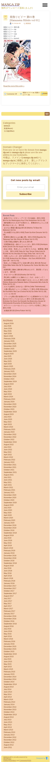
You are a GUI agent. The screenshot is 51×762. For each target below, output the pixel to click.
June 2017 (8, 601)
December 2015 (10, 646)
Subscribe (25, 194)
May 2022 (7, 452)
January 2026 (9, 341)
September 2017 (10, 593)
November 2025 (10, 346)
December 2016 (10, 616)
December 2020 (10, 495)
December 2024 (10, 374)
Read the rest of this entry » (13, 86)
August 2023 (9, 414)
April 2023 (8, 424)
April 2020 (8, 515)
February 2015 (9, 672)
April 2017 (8, 606)
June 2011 (8, 747)
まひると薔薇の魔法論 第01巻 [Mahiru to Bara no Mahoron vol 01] (22, 229)
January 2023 (9, 432)
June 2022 (8, 450)
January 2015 (9, 674)
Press (9, 759)
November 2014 (10, 679)
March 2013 (8, 730)
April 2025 (8, 364)
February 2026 (9, 339)
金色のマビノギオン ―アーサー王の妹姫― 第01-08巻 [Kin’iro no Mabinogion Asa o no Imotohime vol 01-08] (24, 219)
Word (5, 759)
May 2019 (7, 543)
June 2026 (8, 328)
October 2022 (9, 440)
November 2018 (10, 558)
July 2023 (7, 417)
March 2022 (8, 457)
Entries (5, 760)
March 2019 (8, 548)
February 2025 (9, 369)
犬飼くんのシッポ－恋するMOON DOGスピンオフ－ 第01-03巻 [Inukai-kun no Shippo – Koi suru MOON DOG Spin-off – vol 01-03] (24, 258)
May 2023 (7, 422)
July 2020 (7, 508)
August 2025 (9, 354)
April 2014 (8, 697)
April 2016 (8, 636)
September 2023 (10, 412)
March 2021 (8, 487)
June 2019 (8, 540)
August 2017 (9, 596)
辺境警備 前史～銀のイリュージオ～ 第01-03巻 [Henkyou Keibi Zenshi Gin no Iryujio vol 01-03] (25, 245)
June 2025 (8, 359)
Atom (14, 760)
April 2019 (8, 546)
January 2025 (9, 371)
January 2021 (9, 493)
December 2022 (10, 434)
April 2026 (8, 334)
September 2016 (10, 624)
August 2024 (9, 384)
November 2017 (10, 588)
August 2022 (9, 445)
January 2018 (9, 583)
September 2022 (10, 442)
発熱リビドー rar (28, 92)
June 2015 (8, 662)
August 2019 (9, 535)
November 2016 (10, 619)
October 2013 (9, 712)
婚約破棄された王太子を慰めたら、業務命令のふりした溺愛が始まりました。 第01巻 (25, 224)
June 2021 (8, 480)
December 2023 (10, 404)
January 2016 (9, 644)
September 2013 (10, 715)
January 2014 (9, 704)
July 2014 (7, 689)
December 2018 (10, 556)
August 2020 (9, 505)
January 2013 (9, 735)
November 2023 (10, 407)
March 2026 (8, 336)
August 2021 (9, 475)
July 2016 (7, 629)
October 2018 (9, 561)
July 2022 (7, 447)
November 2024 (10, 376)
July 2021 (7, 477)
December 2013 (10, 707)
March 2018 (8, 578)
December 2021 (10, 465)
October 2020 (9, 500)
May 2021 (7, 482)
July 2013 (7, 720)
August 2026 (9, 323)
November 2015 (10, 649)
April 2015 (8, 667)
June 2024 (8, 389)
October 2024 (9, 379)
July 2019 (7, 538)
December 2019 (10, 525)
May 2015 (7, 664)
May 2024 (7, 392)
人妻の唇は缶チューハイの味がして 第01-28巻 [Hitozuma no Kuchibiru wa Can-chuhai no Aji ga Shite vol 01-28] (25, 290)
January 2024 (9, 402)
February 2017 (9, 611)
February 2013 (9, 732)
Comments (23, 760)
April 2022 (8, 455)
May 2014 (7, 694)
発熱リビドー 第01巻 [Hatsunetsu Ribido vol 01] (24, 18)
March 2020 (8, 518)
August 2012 (9, 745)
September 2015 (10, 654)
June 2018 (8, 571)
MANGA (28, 23)
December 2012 (10, 737)
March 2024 (8, 397)
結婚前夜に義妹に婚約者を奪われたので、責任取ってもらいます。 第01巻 (25, 271)
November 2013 (10, 710)
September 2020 (10, 503)
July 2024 (7, 387)
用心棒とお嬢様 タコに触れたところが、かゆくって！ (24, 277)
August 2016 (9, 626)
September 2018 (10, 563)
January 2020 (9, 523)
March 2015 (8, 669)
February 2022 (9, 460)
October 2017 (9, 591)
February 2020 (9, 520)
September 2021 (10, 472)
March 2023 (8, 427)
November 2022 (10, 437)
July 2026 (7, 326)
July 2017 (7, 599)
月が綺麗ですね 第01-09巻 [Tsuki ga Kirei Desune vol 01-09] (25, 233)
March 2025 (8, 366)
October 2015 (9, 652)
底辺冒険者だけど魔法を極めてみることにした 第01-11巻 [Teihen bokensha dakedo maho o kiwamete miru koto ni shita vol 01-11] (25, 282)
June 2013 (8, 722)
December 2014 (10, 677)
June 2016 (8, 631)
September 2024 (10, 381)
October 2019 (9, 530)
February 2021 (9, 490)
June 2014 (8, 692)
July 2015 (7, 659)
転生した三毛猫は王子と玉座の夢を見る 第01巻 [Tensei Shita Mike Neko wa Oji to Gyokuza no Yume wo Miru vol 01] (25, 265)
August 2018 (9, 566)
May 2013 (7, 725)
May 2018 (7, 573)
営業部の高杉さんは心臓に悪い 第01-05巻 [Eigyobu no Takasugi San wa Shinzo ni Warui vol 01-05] (24, 238)
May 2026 (7, 331)
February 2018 (9, 581)
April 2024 (8, 394)
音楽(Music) (8, 128)
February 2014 (9, 702)
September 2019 (10, 533)
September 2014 (10, 684)
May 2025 (7, 361)
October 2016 (9, 621)
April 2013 (8, 727)
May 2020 (7, 513)
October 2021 (9, 470)
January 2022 (9, 462)
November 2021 (10, 467)
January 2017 (9, 614)
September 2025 (10, 351)
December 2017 (10, 586)
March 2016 (8, 639)
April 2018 (8, 576)
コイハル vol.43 (10, 294)
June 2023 (8, 419)
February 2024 (9, 399)
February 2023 (9, 429)
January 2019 (9, 553)
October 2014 (9, 682)
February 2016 (9, 641)
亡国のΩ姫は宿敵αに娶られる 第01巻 (18, 242)
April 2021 (8, 485)
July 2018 (7, 568)
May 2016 (7, 634)
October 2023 (9, 409)
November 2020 (10, 498)
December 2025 (10, 344)
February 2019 (9, 551)
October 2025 (9, 349)
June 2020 (8, 510)
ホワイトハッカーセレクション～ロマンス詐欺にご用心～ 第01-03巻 (25, 307)
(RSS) (10, 760)
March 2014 (8, 699)
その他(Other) (9, 131)
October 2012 (9, 742)
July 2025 (7, 356)
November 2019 (10, 528)
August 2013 (9, 717)
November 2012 (10, 740)
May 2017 (7, 604)
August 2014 (9, 687)
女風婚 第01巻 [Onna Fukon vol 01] (17, 311)
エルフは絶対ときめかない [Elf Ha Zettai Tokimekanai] (24, 287)
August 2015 (9, 657)
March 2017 (8, 609)
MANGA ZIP (7, 757)
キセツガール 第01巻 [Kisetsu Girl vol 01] (19, 275)
